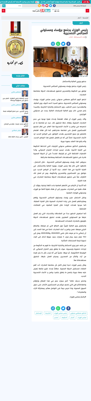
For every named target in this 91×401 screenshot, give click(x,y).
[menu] (87, 10)
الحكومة (64, 317)
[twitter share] (63, 44)
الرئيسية (85, 17)
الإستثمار (39, 313)
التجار (72, 317)
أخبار (79, 17)
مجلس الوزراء (82, 317)
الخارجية (48, 313)
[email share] (53, 44)
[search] (3, 10)
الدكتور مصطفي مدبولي (78, 313)
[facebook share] (68, 44)
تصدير (56, 317)
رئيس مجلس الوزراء (60, 313)
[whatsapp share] (58, 44)
